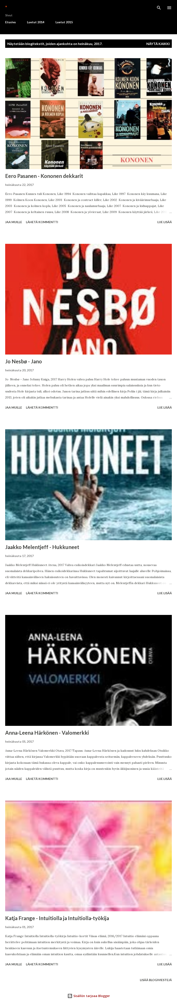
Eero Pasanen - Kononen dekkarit (44, 176)
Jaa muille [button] (13, 222)
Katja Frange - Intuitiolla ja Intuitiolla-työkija (57, 918)
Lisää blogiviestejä (156, 980)
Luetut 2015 (64, 22)
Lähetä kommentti (42, 222)
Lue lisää (164, 222)
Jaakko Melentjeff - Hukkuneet (42, 547)
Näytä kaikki (158, 44)
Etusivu (10, 22)
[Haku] (158, 7)
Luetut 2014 (35, 22)
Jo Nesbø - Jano (23, 361)
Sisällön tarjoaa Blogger (91, 996)
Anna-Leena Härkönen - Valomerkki (47, 733)
